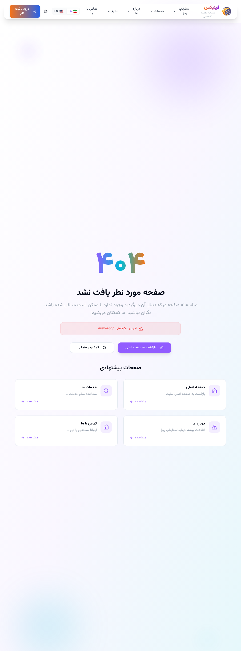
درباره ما (136, 11)
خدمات (159, 11)
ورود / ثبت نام (22, 11)
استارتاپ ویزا (184, 11)
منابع (115, 11)
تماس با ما (91, 11)
